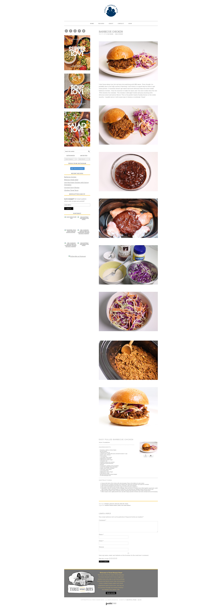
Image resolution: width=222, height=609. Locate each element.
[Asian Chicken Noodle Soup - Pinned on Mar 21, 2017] (71, 218)
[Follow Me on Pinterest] (77, 257)
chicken (119, 505)
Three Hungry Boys (111, 10)
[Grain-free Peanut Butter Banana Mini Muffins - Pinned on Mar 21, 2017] (84, 219)
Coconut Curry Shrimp (71, 187)
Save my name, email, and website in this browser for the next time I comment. (124, 555)
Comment (102, 520)
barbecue (107, 505)
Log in (139, 600)
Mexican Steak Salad (71, 180)
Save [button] (145, 456)
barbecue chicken (113, 505)
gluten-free (111, 503)
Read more (111, 593)
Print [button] (151, 456)
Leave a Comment (119, 34)
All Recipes (106, 503)
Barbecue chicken (70, 177)
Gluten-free (117, 503)
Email (101, 541)
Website (101, 547)
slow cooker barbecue (126, 505)
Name (101, 534)
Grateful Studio (131, 600)
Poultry (126, 503)
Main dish (122, 503)
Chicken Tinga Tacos (71, 190)
